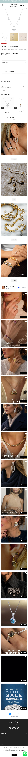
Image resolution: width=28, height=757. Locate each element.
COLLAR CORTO (15, 86)
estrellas (2, 87)
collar (10, 86)
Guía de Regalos (17, 89)
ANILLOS (14, 159)
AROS (14, 199)
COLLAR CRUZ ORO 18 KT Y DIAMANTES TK (7, 111)
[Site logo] (13, 5)
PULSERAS (14, 280)
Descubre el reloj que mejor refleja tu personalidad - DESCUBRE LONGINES (14, 1)
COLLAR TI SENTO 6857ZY (20, 110)
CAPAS (6, 86)
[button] (2, 108)
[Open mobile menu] (25, 5)
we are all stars (8, 87)
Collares (7, 89)
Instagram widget (14, 716)
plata (4, 90)
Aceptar (14, 754)
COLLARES (14, 239)
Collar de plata (22, 86)
